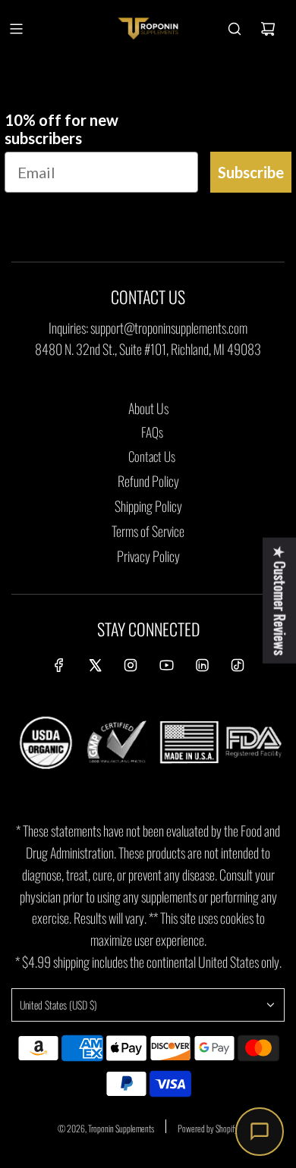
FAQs (152, 431)
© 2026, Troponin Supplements (106, 1128)
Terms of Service (148, 531)
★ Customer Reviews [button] (280, 600)
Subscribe (251, 172)
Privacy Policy (148, 556)
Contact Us (151, 456)
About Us (148, 408)
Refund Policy (148, 481)
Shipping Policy (148, 506)
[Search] (234, 29)
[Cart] (268, 29)
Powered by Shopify (208, 1128)
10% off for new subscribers (61, 129)
